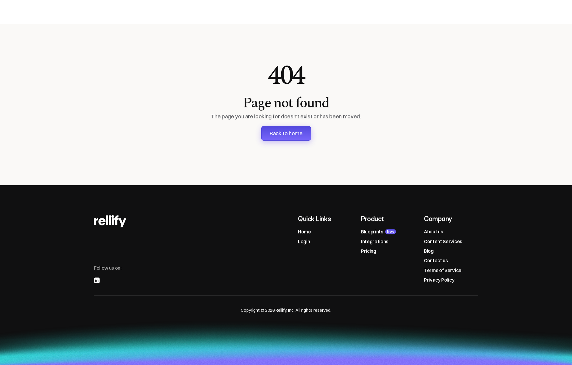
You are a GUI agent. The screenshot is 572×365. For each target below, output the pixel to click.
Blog (429, 251)
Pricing (368, 251)
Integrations (374, 241)
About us (433, 231)
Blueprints (372, 231)
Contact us (436, 260)
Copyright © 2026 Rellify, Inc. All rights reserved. (286, 310)
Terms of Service (442, 270)
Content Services (443, 241)
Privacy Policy (439, 280)
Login (304, 241)
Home (304, 231)
